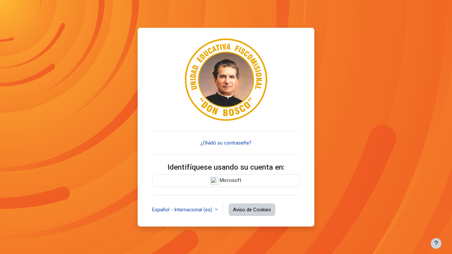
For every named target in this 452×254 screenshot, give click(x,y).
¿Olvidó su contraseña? (226, 143)
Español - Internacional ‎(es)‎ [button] (182, 210)
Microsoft (229, 180)
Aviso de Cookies (252, 210)
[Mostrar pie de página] (436, 243)
